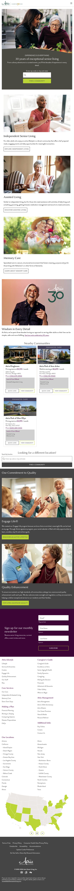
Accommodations (35, 846)
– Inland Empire (7, 747)
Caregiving (40, 676)
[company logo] (12, 3)
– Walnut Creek (7, 773)
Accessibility (23, 846)
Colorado (5, 776)
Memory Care (6, 698)
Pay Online (41, 726)
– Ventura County (7, 770)
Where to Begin (42, 692)
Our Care (5, 692)
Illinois (4, 789)
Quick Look (12, 391)
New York (40, 757)
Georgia (4, 786)
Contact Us (41, 733)
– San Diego (6, 767)
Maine (39, 741)
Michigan (40, 747)
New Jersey (41, 754)
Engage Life (5, 673)
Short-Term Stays (7, 701)
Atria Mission (41, 708)
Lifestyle (4, 663)
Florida (4, 783)
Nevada (39, 751)
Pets (3, 683)
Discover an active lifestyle (15, 537)
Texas (39, 789)
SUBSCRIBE (53, 648)
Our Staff (5, 680)
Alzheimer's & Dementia (45, 686)
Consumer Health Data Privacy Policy (36, 843)
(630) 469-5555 (16, 428)
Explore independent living (17, 149)
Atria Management (43, 701)
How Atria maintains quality (15, 603)
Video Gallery (41, 689)
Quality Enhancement (9, 676)
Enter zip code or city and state (37, 71)
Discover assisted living (15, 210)
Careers (39, 730)
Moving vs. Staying (8, 713)
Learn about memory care (16, 271)
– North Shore (42, 767)
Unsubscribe (13, 846)
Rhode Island (41, 786)
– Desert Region (7, 751)
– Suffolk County (43, 773)
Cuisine (4, 670)
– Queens (40, 770)
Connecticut (6, 780)
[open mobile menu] (71, 3)
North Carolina (42, 780)
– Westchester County (44, 776)
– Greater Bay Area (8, 757)
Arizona (4, 741)
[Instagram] (37, 833)
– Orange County (7, 754)
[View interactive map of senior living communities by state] (37, 812)
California (5, 744)
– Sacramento (6, 764)
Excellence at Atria (43, 667)
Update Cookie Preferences (25, 850)
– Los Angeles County (9, 760)
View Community (27, 391)
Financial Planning (8, 710)
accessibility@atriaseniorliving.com (11, 881)
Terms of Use (6, 843)
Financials (40, 683)
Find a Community (37, 81)
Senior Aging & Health (44, 670)
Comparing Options (8, 717)
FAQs (4, 723)
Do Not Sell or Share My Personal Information (25, 853)
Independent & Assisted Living (11, 695)
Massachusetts (42, 744)
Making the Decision (44, 680)
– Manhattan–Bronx (44, 760)
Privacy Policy (17, 843)
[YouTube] (42, 833)
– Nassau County (43, 764)
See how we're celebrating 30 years (37, 335)
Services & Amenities (8, 667)
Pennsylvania (41, 783)
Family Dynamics (42, 673)
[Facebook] (31, 833)
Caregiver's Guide (42, 663)
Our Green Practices (44, 711)
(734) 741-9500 (49, 376)
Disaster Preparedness (9, 720)
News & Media (42, 714)
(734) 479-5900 (16, 376)
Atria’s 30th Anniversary (45, 705)
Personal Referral (42, 718)
